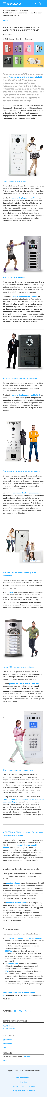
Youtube (8, 1040)
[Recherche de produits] (39, 3)
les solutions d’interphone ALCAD (25, 77)
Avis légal (23, 1082)
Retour (5, 20)
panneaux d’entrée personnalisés (27, 493)
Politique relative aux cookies (23, 1091)
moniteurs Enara (13, 883)
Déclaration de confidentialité (23, 1086)
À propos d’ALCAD (10, 10)
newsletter (26, 1057)
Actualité (23, 10)
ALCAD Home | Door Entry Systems (17, 39)
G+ (26, 1011)
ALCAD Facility (9, 1029)
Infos (5, 1061)
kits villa (10, 592)
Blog (4, 1047)
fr (32, 3)
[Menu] (4, 3)
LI (30, 1011)
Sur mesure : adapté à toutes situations (21, 471)
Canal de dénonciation (24, 1078)
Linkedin (8, 1044)
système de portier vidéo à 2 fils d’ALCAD (25, 938)
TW (20, 1011)
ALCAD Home (8, 1026)
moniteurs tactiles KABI (16, 903)
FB (15, 1011)
